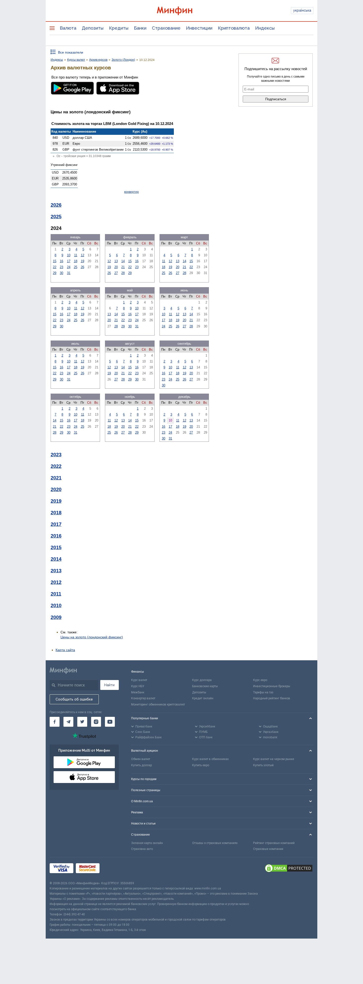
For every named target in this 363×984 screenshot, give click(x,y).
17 (68, 261)
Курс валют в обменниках (210, 759)
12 (82, 255)
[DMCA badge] (288, 869)
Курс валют (139, 680)
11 (75, 255)
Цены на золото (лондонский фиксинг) (91, 637)
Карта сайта (65, 650)
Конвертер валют (143, 698)
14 (123, 261)
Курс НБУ (137, 686)
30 (61, 273)
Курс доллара (202, 680)
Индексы (265, 28)
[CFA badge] (113, 869)
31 (68, 273)
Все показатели (70, 52)
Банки (140, 28)
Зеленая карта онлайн (147, 843)
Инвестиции (199, 28)
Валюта (68, 28)
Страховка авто (142, 849)
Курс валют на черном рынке (273, 759)
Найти (109, 685)
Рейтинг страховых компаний (274, 843)
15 (54, 261)
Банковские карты (205, 686)
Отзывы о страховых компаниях (215, 843)
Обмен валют (140, 759)
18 (75, 261)
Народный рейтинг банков (271, 698)
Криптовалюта (234, 28)
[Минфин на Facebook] (55, 722)
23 (61, 267)
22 (54, 267)
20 (116, 267)
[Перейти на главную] (181, 10)
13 (116, 261)
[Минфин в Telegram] (68, 722)
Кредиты (118, 28)
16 (61, 261)
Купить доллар (141, 765)
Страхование (166, 28)
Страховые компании (268, 849)
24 (68, 267)
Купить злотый (263, 765)
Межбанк (137, 692)
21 (123, 267)
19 (82, 261)
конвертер (131, 192)
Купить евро (200, 765)
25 (75, 267)
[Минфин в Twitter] (82, 722)
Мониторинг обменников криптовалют (158, 704)
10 (68, 255)
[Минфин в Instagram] (96, 722)
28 (123, 273)
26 (82, 267)
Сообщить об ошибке (74, 699)
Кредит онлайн (202, 698)
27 (116, 273)
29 (54, 273)
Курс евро (260, 680)
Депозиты (92, 28)
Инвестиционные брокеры (271, 686)
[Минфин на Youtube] (110, 722)
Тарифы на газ (263, 692)
